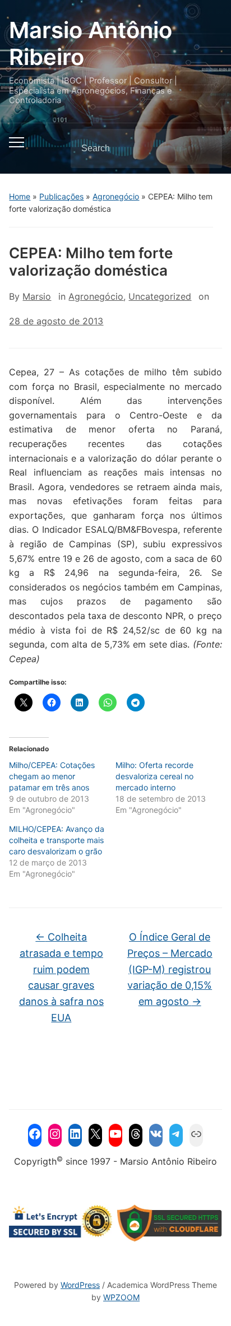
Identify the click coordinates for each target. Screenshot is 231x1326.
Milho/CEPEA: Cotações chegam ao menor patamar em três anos (52, 776)
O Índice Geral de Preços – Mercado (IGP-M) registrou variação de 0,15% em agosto (169, 969)
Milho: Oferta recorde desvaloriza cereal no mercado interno (154, 776)
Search (204, 148)
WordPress (80, 1285)
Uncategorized (159, 296)
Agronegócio (116, 196)
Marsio (36, 296)
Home (19, 196)
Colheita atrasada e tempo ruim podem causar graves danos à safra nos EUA (61, 977)
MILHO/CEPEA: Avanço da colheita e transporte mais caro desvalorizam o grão (56, 840)
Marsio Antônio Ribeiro (90, 43)
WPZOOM (121, 1297)
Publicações (61, 196)
